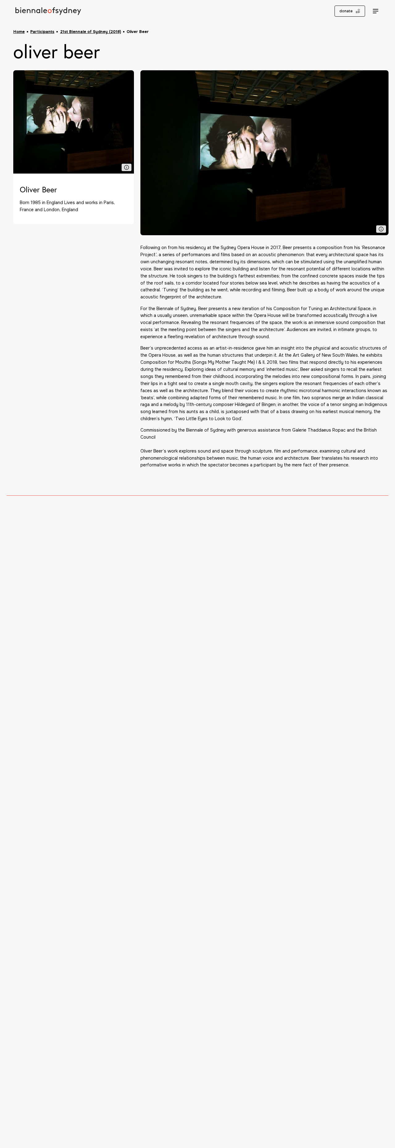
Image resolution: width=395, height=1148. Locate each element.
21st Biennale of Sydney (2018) (90, 31)
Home (19, 31)
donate (346, 11)
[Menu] (376, 11)
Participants (42, 31)
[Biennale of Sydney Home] (48, 11)
